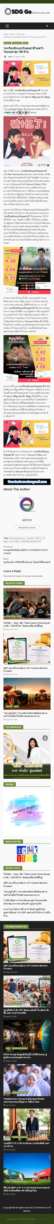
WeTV (38, 538)
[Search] (47, 26)
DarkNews (40, 1207)
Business (7, 43)
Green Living (17, 43)
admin (10, 57)
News (25, 43)
